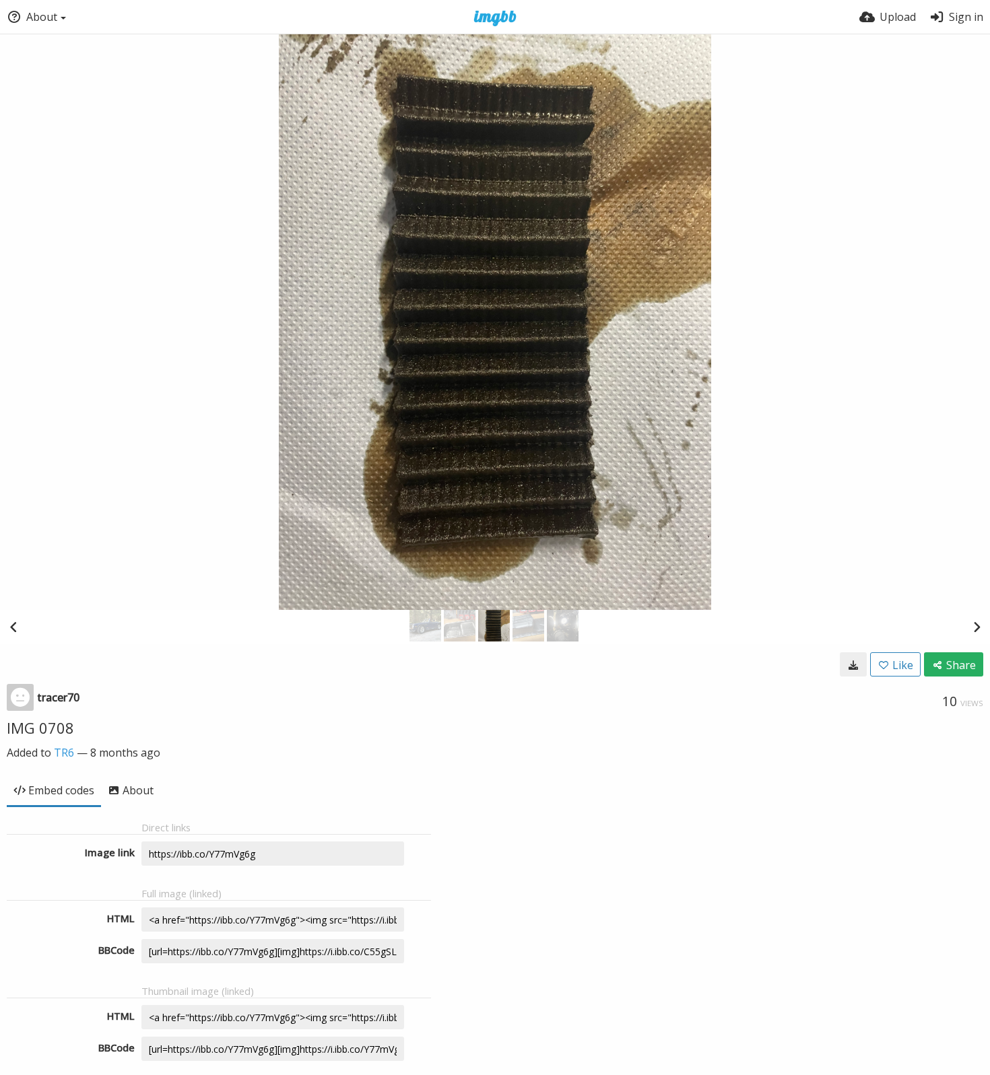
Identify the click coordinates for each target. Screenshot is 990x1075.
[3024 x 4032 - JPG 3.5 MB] (853, 664)
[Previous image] (13, 626)
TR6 (64, 752)
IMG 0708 (40, 728)
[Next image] (976, 626)
